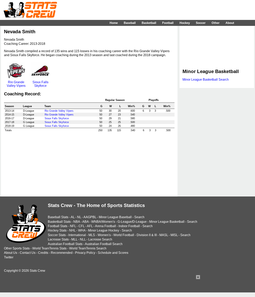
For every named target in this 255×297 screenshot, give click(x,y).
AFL (90, 226)
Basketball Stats (59, 221)
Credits (43, 252)
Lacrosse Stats (58, 239)
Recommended (62, 252)
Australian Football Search (104, 244)
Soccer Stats (57, 235)
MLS (91, 235)
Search (139, 217)
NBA (76, 221)
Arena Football (105, 226)
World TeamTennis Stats (49, 248)
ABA (85, 221)
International (77, 235)
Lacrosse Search (100, 239)
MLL (74, 239)
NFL (73, 226)
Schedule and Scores (113, 252)
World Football (123, 235)
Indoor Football (129, 226)
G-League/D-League (132, 221)
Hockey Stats (57, 230)
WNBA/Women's (103, 221)
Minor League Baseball (115, 217)
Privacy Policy (85, 252)
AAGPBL (89, 217)
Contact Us (27, 252)
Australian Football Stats (65, 244)
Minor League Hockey (103, 230)
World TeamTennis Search (87, 248)
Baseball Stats (58, 217)
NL (79, 217)
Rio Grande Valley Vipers (16, 83)
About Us (10, 252)
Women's (104, 235)
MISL (174, 235)
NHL (72, 230)
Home (114, 22)
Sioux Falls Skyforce (40, 83)
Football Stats (57, 226)
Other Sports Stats (17, 248)
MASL (163, 235)
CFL (81, 226)
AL (73, 217)
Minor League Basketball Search (205, 79)
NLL (83, 239)
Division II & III (147, 235)
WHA (81, 230)
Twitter (8, 257)
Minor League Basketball (166, 221)
